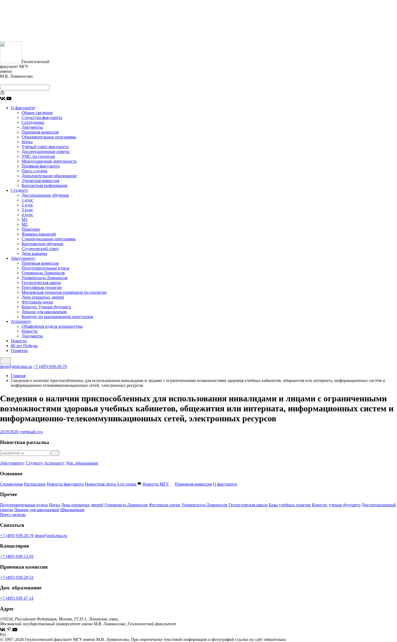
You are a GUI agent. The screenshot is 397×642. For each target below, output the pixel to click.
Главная (18, 375)
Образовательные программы (49, 137)
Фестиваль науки (37, 302)
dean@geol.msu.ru (16, 366)
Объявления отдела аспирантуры (52, 326)
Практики (31, 229)
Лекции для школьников (44, 311)
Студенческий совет (40, 248)
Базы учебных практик (290, 505)
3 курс (27, 209)
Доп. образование (82, 463)
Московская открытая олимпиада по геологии (64, 292)
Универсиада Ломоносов (45, 277)
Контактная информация (44, 185)
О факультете (23, 107)
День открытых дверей (43, 297)
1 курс (27, 200)
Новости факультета (65, 484)
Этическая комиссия (40, 180)
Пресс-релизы (13, 514)
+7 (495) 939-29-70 (50, 366)
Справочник (11, 484)
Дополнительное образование (49, 175)
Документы (32, 127)
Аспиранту (21, 321)
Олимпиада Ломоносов (43, 273)
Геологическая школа (41, 282)
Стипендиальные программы (49, 239)
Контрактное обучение (42, 243)
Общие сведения (37, 112)
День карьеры (34, 253)
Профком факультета (41, 166)
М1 (25, 219)
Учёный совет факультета (45, 146)
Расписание (35, 484)
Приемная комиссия (40, 132)
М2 (25, 224)
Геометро (19, 350)
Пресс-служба (34, 171)
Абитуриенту (23, 258)
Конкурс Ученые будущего (46, 307)
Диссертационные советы (45, 151)
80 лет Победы (24, 345)
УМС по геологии (38, 156)
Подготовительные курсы (45, 268)
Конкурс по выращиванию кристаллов (57, 316)
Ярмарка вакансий (39, 234)
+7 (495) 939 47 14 (16, 598)
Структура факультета (42, 117)
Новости (30, 331)
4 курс (27, 214)
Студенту (19, 190)
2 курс (27, 205)
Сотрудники (33, 122)
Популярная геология (41, 287)
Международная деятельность (49, 161)
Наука (27, 141)
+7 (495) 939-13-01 (17, 556)
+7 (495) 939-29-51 (17, 577)
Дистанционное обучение (45, 195)
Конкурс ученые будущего (336, 505)
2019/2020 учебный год (21, 431)
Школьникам (72, 509)
